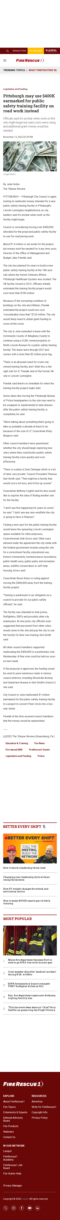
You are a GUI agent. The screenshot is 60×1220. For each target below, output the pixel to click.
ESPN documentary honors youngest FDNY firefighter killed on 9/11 (29, 985)
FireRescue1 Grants (39, 749)
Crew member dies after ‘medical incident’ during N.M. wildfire (32, 973)
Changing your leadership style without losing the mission (26, 878)
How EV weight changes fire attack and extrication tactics (25, 890)
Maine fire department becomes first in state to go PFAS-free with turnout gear (30, 961)
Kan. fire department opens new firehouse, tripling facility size (32, 997)
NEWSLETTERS (19, 51)
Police (41, 756)
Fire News (39, 743)
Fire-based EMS (14, 749)
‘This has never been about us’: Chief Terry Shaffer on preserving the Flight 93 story (32, 1009)
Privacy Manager (12, 1185)
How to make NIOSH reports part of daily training (26, 902)
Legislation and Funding (15, 89)
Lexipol (24, 1199)
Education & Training (17, 743)
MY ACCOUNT (35, 51)
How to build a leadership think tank (24, 868)
